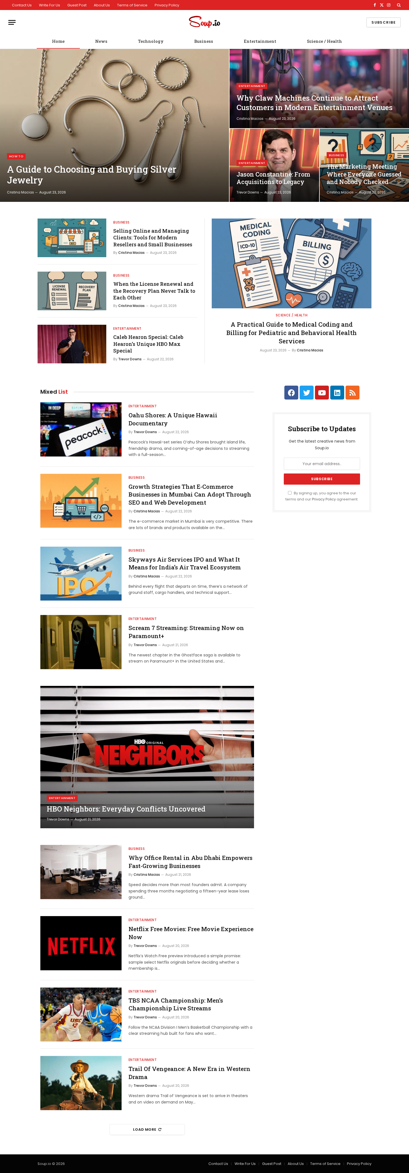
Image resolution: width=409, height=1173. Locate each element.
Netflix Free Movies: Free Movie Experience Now (191, 933)
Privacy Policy (167, 5)
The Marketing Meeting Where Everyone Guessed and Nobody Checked (364, 174)
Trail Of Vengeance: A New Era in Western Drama (189, 1073)
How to (16, 156)
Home (58, 41)
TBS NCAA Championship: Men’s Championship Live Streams (176, 1004)
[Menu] (12, 22)
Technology (151, 41)
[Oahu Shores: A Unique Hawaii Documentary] (81, 429)
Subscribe (383, 22)
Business (203, 41)
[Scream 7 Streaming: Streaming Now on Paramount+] (81, 642)
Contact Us (22, 5)
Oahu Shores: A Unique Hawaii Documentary (173, 419)
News (101, 41)
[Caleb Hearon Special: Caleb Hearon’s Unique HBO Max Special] (72, 344)
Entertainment (260, 41)
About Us (102, 5)
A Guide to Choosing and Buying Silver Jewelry (91, 175)
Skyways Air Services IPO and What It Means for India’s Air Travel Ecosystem (185, 563)
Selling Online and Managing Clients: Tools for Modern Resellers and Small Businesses (152, 237)
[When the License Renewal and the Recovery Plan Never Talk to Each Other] (72, 291)
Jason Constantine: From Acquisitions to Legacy (273, 178)
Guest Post (77, 5)
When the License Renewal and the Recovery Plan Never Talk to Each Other (154, 291)
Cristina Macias (20, 192)
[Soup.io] (204, 22)
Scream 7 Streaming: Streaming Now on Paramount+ (186, 632)
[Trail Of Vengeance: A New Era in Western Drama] (81, 1083)
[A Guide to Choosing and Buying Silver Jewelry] (114, 125)
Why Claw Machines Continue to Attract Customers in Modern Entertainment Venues (314, 102)
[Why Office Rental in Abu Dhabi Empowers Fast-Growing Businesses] (81, 872)
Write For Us (49, 5)
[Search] (398, 5)
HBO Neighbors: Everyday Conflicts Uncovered (126, 809)
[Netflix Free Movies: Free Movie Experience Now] (81, 943)
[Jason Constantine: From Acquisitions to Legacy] (274, 165)
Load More (144, 1129)
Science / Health (324, 41)
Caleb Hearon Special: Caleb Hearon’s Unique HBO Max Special (148, 344)
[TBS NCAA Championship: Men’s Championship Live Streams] (81, 1015)
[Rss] (352, 393)
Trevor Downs (247, 192)
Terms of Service (132, 5)
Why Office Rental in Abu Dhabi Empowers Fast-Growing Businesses (190, 862)
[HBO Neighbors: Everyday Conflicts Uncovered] (147, 757)
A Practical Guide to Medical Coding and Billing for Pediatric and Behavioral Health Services (291, 332)
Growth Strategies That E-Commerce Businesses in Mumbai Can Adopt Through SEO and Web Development (190, 494)
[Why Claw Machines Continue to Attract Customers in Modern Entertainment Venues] (319, 88)
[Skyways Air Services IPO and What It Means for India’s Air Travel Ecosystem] (81, 574)
